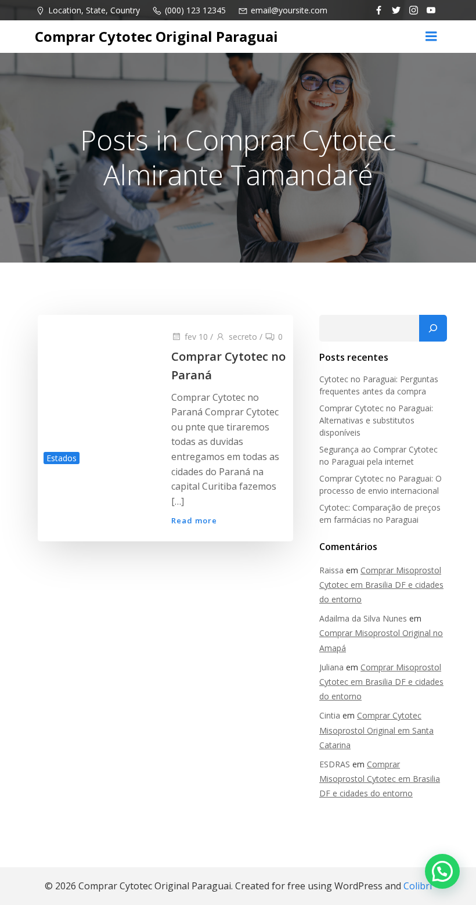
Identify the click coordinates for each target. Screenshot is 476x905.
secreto (243, 336)
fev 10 (196, 336)
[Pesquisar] (433, 328)
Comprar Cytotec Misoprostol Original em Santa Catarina (376, 730)
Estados (61, 458)
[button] (442, 871)
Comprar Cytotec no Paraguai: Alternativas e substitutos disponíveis (376, 420)
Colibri (417, 885)
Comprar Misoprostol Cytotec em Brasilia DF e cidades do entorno (381, 585)
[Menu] (431, 36)
